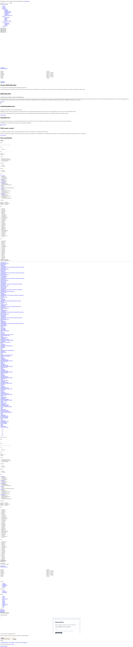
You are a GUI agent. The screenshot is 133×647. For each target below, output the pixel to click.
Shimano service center (8, 15)
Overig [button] (2, 185)
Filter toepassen (3, 560)
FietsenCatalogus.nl (24, 642)
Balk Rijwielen (7, 23)
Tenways (3, 605)
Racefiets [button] (2, 188)
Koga (3, 597)
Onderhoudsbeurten (8, 11)
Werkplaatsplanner (8, 12)
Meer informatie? (3, 115)
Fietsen (3, 590)
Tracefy (6, 20)
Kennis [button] (3, 16)
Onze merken (7, 22)
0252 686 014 (2, 67)
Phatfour (3, 603)
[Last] (2, 435)
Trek (3, 606)
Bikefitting (6, 9)
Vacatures (6, 24)
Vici (3, 607)
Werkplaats (6, 10)
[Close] (0, 441)
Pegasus (3, 601)
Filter (2, 140)
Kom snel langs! (3, 135)
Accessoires (4, 7)
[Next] (2, 434)
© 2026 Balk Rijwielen (4, 642)
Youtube (2, 611)
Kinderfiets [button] (3, 179)
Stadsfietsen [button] (3, 193)
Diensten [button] (3, 8)
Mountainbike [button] (3, 182)
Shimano (6, 19)
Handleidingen (7, 17)
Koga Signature (5, 598)
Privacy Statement (12, 642)
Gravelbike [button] (3, 175)
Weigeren (2, 646)
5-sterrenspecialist (27, 1)
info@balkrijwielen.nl (4, 68)
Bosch (6, 18)
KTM (3, 599)
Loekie (3, 600)
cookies (12, 644)
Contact (3, 26)
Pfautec (3, 602)
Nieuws (6, 25)
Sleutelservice (7, 14)
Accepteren (5, 646)
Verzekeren (6, 13)
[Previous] (2, 429)
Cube (3, 596)
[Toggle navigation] (7, 4)
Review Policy (17, 642)
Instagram (3, 610)
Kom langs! (2, 101)
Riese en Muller (5, 604)
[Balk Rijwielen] (3, 4)
